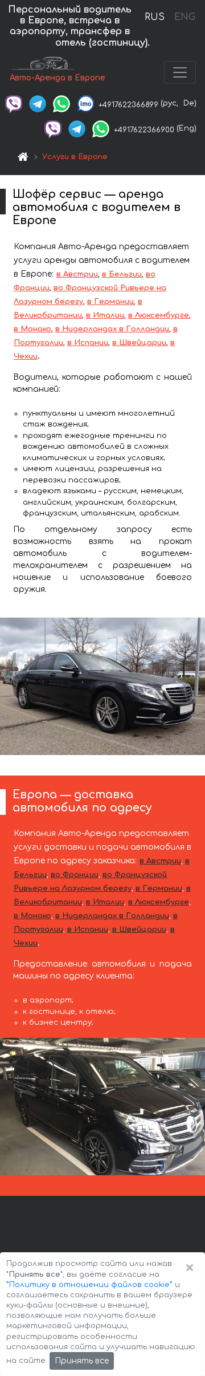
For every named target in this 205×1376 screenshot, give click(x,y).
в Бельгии (122, 274)
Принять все (82, 1361)
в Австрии (77, 274)
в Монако (32, 329)
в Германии (110, 302)
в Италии (105, 315)
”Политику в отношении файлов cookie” (89, 1285)
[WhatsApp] (61, 103)
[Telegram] (37, 103)
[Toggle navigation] (180, 72)
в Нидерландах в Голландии (112, 329)
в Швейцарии (139, 343)
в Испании (87, 343)
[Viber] (13, 103)
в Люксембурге (158, 315)
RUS (155, 17)
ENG (184, 17)
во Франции (75, 875)
